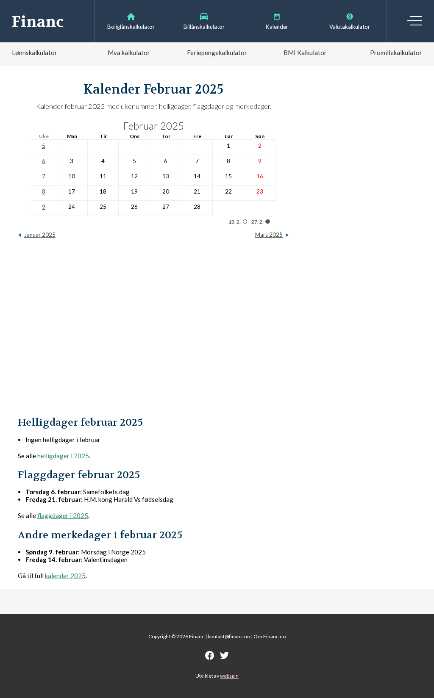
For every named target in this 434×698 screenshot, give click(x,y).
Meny (414, 20)
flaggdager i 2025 (62, 515)
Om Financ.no (269, 636)
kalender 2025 (65, 575)
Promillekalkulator (396, 52)
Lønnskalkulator (34, 52)
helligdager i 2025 (63, 456)
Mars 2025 (269, 234)
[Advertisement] (153, 331)
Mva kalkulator (129, 52)
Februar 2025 (153, 125)
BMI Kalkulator (305, 52)
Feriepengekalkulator (217, 52)
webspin (229, 676)
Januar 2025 (40, 234)
